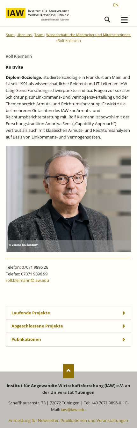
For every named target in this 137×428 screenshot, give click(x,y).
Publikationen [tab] (26, 339)
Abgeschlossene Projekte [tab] (37, 326)
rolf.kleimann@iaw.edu (27, 280)
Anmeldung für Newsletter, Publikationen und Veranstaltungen (68, 420)
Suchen (107, 18)
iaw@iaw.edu (73, 409)
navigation (124, 20)
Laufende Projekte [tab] (30, 313)
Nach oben (68, 371)
